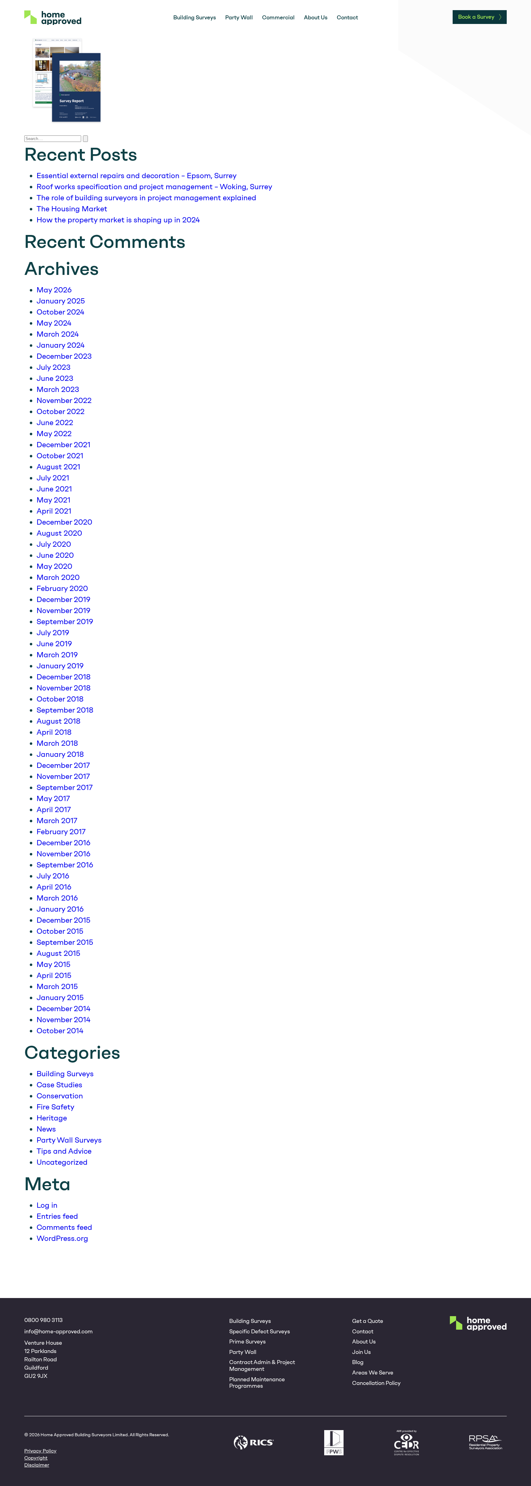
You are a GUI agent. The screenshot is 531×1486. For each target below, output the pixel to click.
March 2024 (58, 334)
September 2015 (65, 942)
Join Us (361, 1352)
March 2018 (57, 743)
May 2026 (54, 289)
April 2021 (54, 510)
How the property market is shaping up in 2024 (118, 219)
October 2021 (60, 455)
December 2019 (63, 599)
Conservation (60, 1095)
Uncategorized (62, 1162)
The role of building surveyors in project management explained (146, 197)
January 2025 (61, 300)
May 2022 (54, 433)
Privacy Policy (40, 1451)
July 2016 (53, 875)
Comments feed (64, 1227)
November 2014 (63, 1019)
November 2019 (63, 610)
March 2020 (58, 577)
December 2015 (63, 920)
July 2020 (54, 544)
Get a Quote (367, 1321)
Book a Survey (476, 17)
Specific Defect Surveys (259, 1331)
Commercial (278, 17)
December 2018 (64, 676)
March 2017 (57, 820)
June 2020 (55, 555)
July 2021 (53, 477)
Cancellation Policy (376, 1383)
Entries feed (57, 1216)
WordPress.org (62, 1238)
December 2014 (63, 1008)
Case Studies (59, 1084)
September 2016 (65, 864)
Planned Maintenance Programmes (257, 1383)
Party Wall (239, 17)
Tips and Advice (64, 1151)
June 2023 (55, 378)
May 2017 (53, 798)
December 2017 (63, 765)
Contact (347, 17)
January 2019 (60, 665)
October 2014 (60, 1030)
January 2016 (60, 909)
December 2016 (63, 842)
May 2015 (53, 964)
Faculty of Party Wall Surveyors (334, 1442)
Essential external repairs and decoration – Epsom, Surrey (137, 175)
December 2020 (64, 522)
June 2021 (54, 488)
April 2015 (54, 975)
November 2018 (64, 687)
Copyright (36, 1458)
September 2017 (65, 787)
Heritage (52, 1117)
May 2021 (53, 499)
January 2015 (60, 997)
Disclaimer (36, 1465)
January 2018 (60, 754)
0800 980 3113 (43, 1320)
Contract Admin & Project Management (262, 1365)
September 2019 (65, 621)
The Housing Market (72, 208)
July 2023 (54, 367)
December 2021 (63, 444)
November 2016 (63, 853)
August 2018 (59, 721)
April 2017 (54, 809)
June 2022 (55, 422)
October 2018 (60, 698)
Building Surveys (194, 17)
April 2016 (54, 886)
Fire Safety (55, 1106)
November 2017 (63, 776)
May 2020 (54, 566)
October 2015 (60, 931)
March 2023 (58, 389)
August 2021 (58, 466)
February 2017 (61, 831)
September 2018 (65, 710)
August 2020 (59, 533)
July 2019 (53, 632)
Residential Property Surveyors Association (485, 1442)
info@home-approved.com (58, 1331)
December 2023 (64, 356)
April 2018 (54, 732)
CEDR (406, 1442)
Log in (47, 1205)
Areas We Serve (372, 1372)
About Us (316, 17)
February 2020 (62, 588)
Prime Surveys (247, 1341)
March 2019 (57, 654)
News (46, 1128)
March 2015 (57, 986)
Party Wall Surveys (69, 1140)
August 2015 (58, 953)
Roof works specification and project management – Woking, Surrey (154, 186)
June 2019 (54, 643)
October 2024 (60, 311)
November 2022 (64, 400)
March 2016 (57, 898)
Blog (358, 1362)
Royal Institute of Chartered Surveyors (254, 1442)
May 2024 (54, 323)
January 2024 (61, 345)
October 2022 (61, 411)
